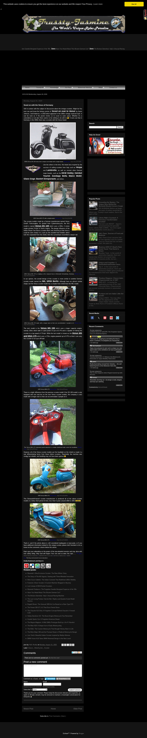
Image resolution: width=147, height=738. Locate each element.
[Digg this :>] (43, 566)
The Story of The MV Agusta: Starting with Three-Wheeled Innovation (50, 576)
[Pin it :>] (26, 566)
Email (45, 682)
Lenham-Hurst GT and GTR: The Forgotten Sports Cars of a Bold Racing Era (106, 332)
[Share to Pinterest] (73, 645)
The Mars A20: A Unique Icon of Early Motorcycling (44, 625)
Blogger (81, 733)
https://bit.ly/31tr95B (67, 218)
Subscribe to (28, 689)
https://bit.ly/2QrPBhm (29, 324)
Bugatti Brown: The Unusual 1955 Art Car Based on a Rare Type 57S (50, 604)
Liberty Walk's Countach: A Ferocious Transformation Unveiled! (108, 220)
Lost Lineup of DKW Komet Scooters (39, 586)
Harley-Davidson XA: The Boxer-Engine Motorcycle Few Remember (49, 616)
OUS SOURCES (34, 555)
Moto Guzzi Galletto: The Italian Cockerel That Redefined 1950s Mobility (51, 580)
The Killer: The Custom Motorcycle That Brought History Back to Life (50, 629)
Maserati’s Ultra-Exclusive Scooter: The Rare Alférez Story (47, 573)
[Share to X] (68, 645)
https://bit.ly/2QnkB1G (29, 275)
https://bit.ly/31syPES (62, 495)
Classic (31, 648)
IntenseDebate (102, 387)
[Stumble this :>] (37, 566)
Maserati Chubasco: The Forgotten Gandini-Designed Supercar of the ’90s (52, 589)
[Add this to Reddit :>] (48, 566)
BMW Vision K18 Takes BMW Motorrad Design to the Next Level (49, 638)
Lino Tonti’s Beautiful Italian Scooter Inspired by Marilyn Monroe (48, 635)
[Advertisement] (73, 68)
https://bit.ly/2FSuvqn (62, 389)
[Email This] (62, 645)
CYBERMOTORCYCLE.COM (45, 555)
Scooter (46, 648)
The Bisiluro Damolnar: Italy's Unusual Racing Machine (99, 49)
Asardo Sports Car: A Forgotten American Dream (43, 619)
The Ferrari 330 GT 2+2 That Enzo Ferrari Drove (43, 607)
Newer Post (28, 709)
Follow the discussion (80, 652)
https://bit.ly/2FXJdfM (76, 161)
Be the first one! (54, 658)
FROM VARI (27, 555)
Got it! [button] (134, 4)
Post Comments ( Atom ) (57, 716)
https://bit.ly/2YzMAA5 (62, 540)
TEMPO (68, 555)
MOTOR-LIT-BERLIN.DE (60, 555)
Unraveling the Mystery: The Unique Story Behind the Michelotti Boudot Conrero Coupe (111, 204)
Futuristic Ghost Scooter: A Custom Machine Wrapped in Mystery (49, 583)
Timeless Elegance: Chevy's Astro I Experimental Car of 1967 (111, 279)
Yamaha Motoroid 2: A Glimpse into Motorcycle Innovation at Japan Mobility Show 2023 (105, 358)
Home (53, 709)
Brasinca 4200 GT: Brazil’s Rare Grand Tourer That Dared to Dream (110, 249)
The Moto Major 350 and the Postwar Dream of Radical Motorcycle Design (52, 632)
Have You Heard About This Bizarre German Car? (58, 49)
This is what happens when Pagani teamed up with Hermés (106, 373)
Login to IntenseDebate (50, 679)
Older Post (77, 709)
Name (26, 682)
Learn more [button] (98, 4)
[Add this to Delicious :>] (32, 566)
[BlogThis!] (65, 645)
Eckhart (94, 336)
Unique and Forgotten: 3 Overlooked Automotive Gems (109, 263)
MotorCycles (38, 648)
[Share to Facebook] (70, 645)
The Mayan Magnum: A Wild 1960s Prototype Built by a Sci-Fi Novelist (51, 622)
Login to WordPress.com (63, 679)
